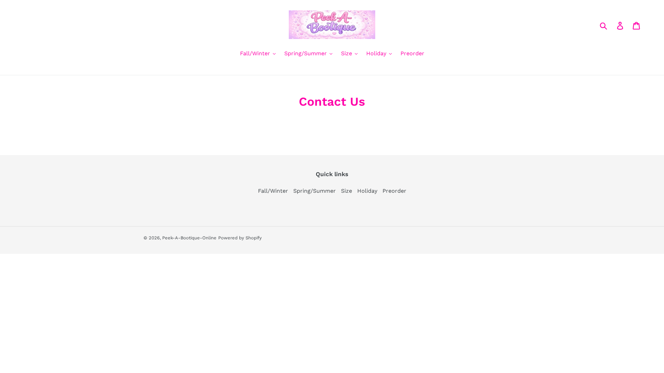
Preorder (394, 191)
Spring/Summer (314, 191)
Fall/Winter (273, 191)
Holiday (367, 191)
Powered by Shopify (240, 237)
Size (346, 191)
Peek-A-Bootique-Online (189, 237)
